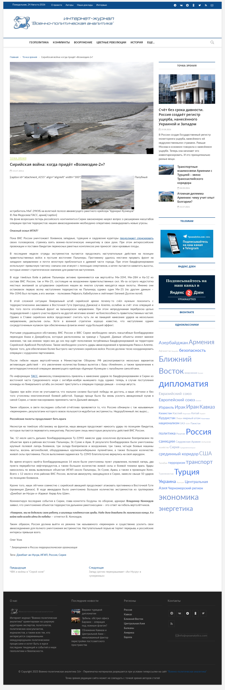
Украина (167, 481)
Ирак (180, 407)
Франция (180, 482)
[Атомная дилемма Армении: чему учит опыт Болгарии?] (166, 197)
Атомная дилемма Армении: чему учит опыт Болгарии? (195, 198)
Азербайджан (173, 343)
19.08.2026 (166, 130)
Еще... (151, 42)
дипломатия (183, 384)
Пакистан (195, 423)
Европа (128, 637)
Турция (187, 472)
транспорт (199, 462)
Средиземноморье (187, 448)
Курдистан (167, 418)
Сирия (62, 555)
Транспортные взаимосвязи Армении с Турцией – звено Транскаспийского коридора (194, 175)
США (205, 453)
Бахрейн (175, 351)
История (137, 42)
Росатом (180, 434)
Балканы (129, 628)
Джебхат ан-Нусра (28, 555)
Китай (195, 413)
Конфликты (61, 42)
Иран (192, 407)
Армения (201, 342)
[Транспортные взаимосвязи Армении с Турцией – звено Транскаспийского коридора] (166, 170)
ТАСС (34, 376)
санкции (167, 441)
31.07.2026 (184, 207)
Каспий (177, 413)
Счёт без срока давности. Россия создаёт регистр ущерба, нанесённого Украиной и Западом (181, 116)
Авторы (69, 5)
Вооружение (83, 42)
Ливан (179, 418)
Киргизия (187, 414)
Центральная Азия (134, 623)
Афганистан (165, 351)
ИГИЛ (44, 555)
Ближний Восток (133, 619)
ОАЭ (182, 423)
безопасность (192, 350)
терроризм (176, 463)
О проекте (56, 5)
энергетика (176, 508)
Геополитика (39, 42)
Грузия (200, 373)
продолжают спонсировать (137, 238)
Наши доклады (85, 5)
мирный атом (191, 418)
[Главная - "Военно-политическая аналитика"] (64, 16)
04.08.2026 (184, 188)
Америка (129, 633)
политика (167, 433)
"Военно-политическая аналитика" (187, 672)
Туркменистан (166, 474)
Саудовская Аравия (188, 441)
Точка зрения (18, 158)
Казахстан (165, 413)
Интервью (101, 5)
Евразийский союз (175, 394)
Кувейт (202, 414)
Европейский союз (177, 400)
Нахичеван (205, 418)
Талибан (163, 463)
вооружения (191, 373)
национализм (169, 423)
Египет (198, 401)
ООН (188, 424)
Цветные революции (111, 42)
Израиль (166, 407)
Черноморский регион (185, 488)
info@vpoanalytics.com (192, 635)
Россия (53, 555)
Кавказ (207, 407)
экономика (179, 497)
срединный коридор (178, 454)
